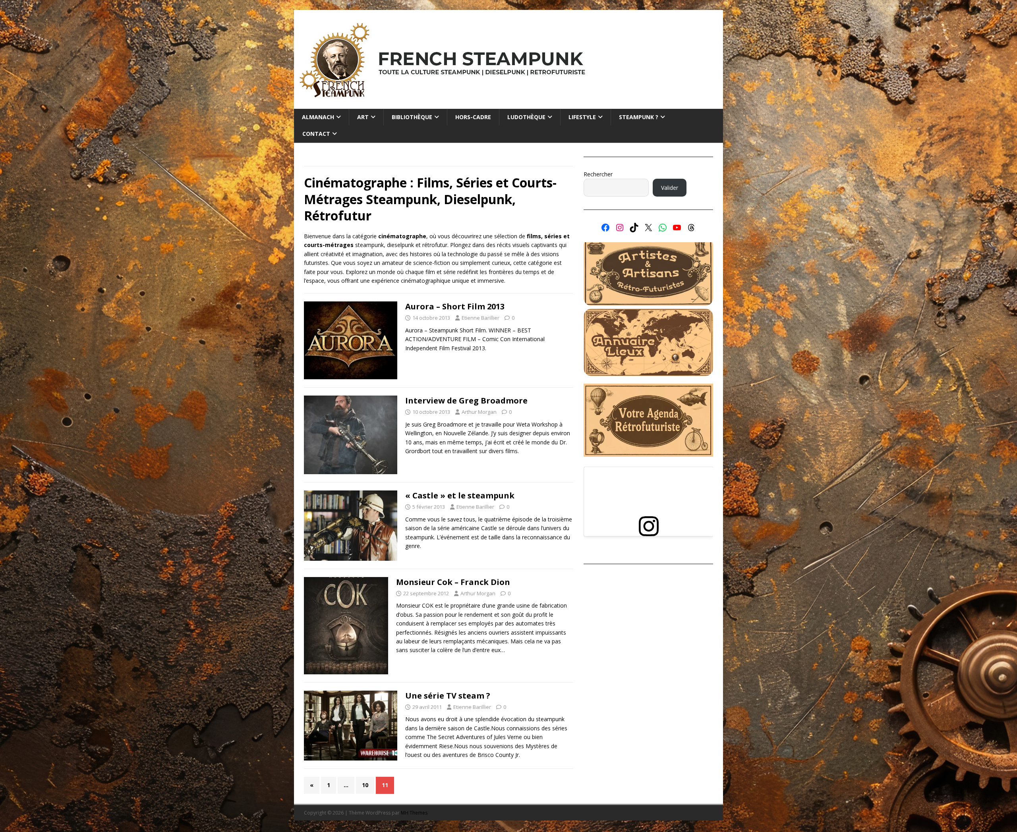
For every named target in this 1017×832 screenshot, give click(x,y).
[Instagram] (620, 227)
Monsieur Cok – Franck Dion (453, 582)
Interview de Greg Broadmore (466, 400)
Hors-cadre (473, 117)
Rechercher (598, 174)
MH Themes (414, 812)
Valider (669, 187)
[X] (648, 227)
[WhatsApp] (662, 227)
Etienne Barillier (480, 317)
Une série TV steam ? (447, 695)
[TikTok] (634, 227)
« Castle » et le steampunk (459, 495)
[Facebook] (605, 227)
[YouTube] (677, 227)
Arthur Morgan (479, 411)
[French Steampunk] (508, 104)
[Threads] (691, 227)
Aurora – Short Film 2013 (455, 306)
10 (365, 785)
